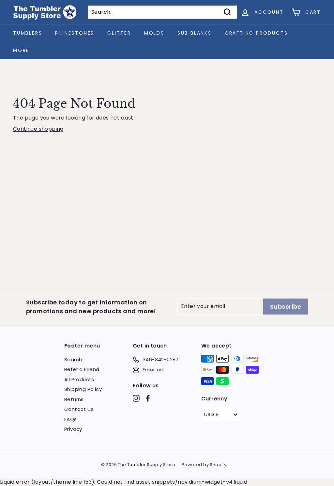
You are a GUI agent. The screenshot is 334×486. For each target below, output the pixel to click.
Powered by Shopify (204, 465)
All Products (79, 379)
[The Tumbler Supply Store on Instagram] (136, 398)
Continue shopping (38, 129)
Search (73, 359)
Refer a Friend (81, 369)
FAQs (70, 419)
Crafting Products (256, 33)
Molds (154, 33)
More (21, 50)
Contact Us (79, 409)
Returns (74, 399)
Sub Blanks (194, 33)
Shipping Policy (83, 389)
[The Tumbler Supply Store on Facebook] (147, 398)
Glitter (119, 33)
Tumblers (27, 33)
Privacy (73, 429)
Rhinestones (74, 33)
